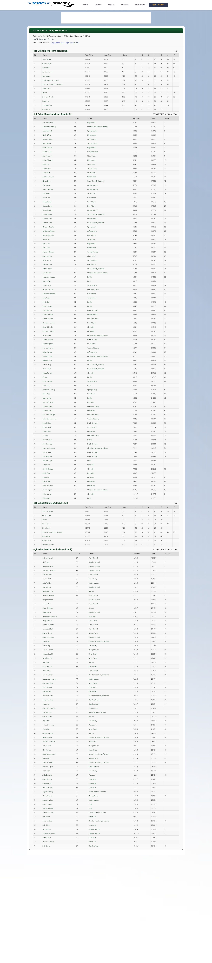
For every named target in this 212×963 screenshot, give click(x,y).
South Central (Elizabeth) (50, 80)
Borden (44, 93)
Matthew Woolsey (49, 390)
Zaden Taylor (47, 385)
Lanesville (90, 402)
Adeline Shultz (47, 575)
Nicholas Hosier (48, 289)
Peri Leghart (46, 587)
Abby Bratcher (47, 775)
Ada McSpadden (48, 808)
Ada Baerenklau (47, 683)
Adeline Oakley (47, 675)
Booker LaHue (47, 152)
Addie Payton (47, 804)
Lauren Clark (46, 579)
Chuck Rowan (47, 210)
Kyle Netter (46, 481)
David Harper (47, 490)
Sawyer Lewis (47, 218)
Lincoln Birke (47, 273)
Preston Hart (47, 427)
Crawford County (47, 97)
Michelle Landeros (48, 742)
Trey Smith (46, 173)
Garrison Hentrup (48, 323)
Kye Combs (47, 185)
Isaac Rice (46, 394)
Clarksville (45, 101)
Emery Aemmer (47, 591)
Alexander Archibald (49, 294)
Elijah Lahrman (48, 381)
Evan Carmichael (48, 331)
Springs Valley (47, 63)
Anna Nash (46, 641)
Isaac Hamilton (48, 189)
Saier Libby (46, 825)
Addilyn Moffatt (47, 650)
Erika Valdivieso (47, 566)
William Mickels (48, 235)
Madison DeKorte (48, 842)
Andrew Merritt (48, 340)
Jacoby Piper (47, 281)
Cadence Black (47, 821)
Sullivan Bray (47, 452)
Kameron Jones (47, 812)
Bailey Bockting (47, 700)
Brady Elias (46, 473)
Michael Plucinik (48, 348)
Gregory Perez (47, 206)
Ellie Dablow (46, 750)
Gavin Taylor (47, 335)
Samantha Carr (47, 800)
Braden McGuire (48, 177)
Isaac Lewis (47, 398)
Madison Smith (47, 762)
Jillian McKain (47, 737)
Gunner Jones (47, 440)
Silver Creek (46, 68)
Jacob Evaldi (47, 202)
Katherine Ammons (49, 754)
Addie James (47, 779)
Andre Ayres (47, 168)
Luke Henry (46, 465)
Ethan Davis (47, 285)
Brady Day (46, 164)
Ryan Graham (47, 156)
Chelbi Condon (47, 716)
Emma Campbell (48, 595)
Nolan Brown (47, 181)
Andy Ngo (46, 477)
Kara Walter (46, 604)
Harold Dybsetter (48, 227)
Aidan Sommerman (49, 419)
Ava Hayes (46, 771)
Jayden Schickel (48, 402)
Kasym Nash (47, 306)
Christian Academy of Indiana (52, 84)
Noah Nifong (47, 135)
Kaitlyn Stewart (47, 558)
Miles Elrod (46, 248)
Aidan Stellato (47, 352)
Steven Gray (47, 431)
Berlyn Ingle (46, 704)
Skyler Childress (47, 608)
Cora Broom (46, 612)
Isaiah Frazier (47, 264)
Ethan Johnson (48, 486)
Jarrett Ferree (47, 269)
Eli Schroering (47, 444)
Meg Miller (46, 729)
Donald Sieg (47, 423)
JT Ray (45, 377)
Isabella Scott (47, 658)
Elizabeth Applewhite (49, 616)
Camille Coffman (48, 637)
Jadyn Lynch (46, 746)
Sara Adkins (46, 838)
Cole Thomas (47, 214)
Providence (46, 109)
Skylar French (47, 666)
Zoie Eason (46, 846)
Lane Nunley (47, 365)
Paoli (89, 281)
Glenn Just (46, 239)
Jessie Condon (47, 733)
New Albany (46, 76)
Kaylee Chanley (47, 792)
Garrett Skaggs (48, 469)
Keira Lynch (46, 758)
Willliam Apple (48, 461)
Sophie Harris (47, 633)
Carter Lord (46, 198)
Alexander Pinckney (49, 127)
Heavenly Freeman (48, 833)
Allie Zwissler (47, 687)
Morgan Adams (47, 600)
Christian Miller (48, 314)
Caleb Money (47, 494)
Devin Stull (46, 302)
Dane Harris (47, 260)
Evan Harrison (47, 456)
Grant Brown (47, 143)
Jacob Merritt (47, 310)
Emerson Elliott (47, 629)
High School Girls (72, 43)
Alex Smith (46, 193)
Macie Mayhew (47, 796)
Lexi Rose (45, 662)
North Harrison (47, 105)
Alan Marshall (47, 131)
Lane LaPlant (47, 223)
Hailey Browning (48, 725)
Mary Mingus (46, 691)
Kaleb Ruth (46, 498)
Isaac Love (46, 244)
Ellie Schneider (47, 787)
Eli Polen (45, 436)
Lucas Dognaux (48, 344)
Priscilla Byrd (46, 646)
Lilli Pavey (45, 562)
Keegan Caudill (47, 654)
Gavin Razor (47, 369)
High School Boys (57, 43)
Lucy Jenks (46, 671)
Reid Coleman (47, 148)
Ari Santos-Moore (49, 231)
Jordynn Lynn (47, 360)
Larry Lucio (46, 298)
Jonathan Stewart (49, 448)
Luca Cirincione (48, 122)
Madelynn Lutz (47, 696)
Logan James (47, 256)
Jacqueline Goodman (49, 679)
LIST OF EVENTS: (41, 42)
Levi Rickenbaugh (49, 415)
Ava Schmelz (47, 712)
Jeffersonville (46, 88)
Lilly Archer (46, 721)
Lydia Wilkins (46, 583)
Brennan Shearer (48, 252)
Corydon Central (47, 72)
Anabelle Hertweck (48, 708)
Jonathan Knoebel (49, 277)
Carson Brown (47, 139)
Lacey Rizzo (46, 829)
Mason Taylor (47, 356)
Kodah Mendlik (48, 327)
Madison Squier (47, 767)
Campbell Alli (47, 783)
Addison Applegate (48, 570)
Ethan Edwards (48, 160)
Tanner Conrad (48, 319)
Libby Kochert (47, 621)
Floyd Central (46, 59)
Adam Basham (48, 410)
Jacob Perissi (47, 373)
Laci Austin (46, 817)
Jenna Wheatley (48, 625)
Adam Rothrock (48, 406)
